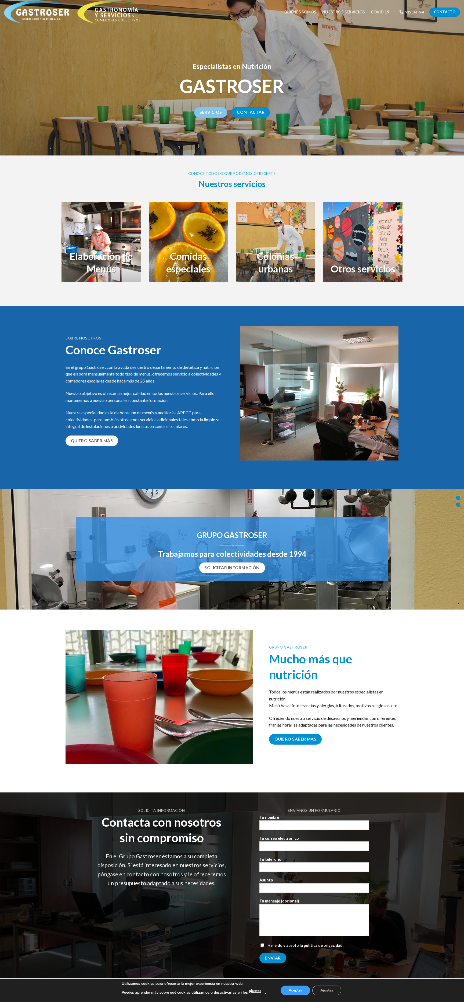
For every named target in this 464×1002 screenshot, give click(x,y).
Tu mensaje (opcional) (279, 901)
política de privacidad (323, 945)
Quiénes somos (300, 12)
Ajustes (326, 990)
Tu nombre (269, 817)
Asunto (266, 880)
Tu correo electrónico (279, 838)
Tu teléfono (270, 859)
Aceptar (295, 990)
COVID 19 (380, 12)
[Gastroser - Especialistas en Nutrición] (79, 12)
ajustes (255, 990)
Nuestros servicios (343, 12)
